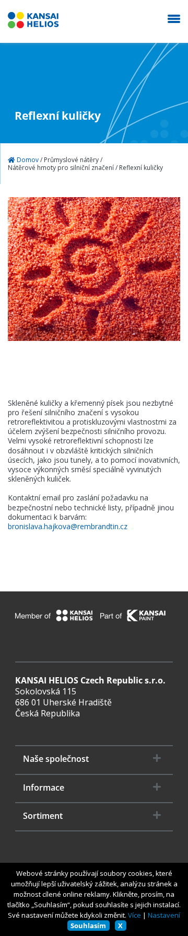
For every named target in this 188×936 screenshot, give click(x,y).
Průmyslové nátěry (71, 160)
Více (134, 915)
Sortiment (43, 816)
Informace (43, 788)
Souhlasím (88, 925)
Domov (27, 160)
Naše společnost (56, 759)
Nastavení (164, 915)
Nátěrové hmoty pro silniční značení (61, 168)
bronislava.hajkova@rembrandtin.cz (67, 526)
